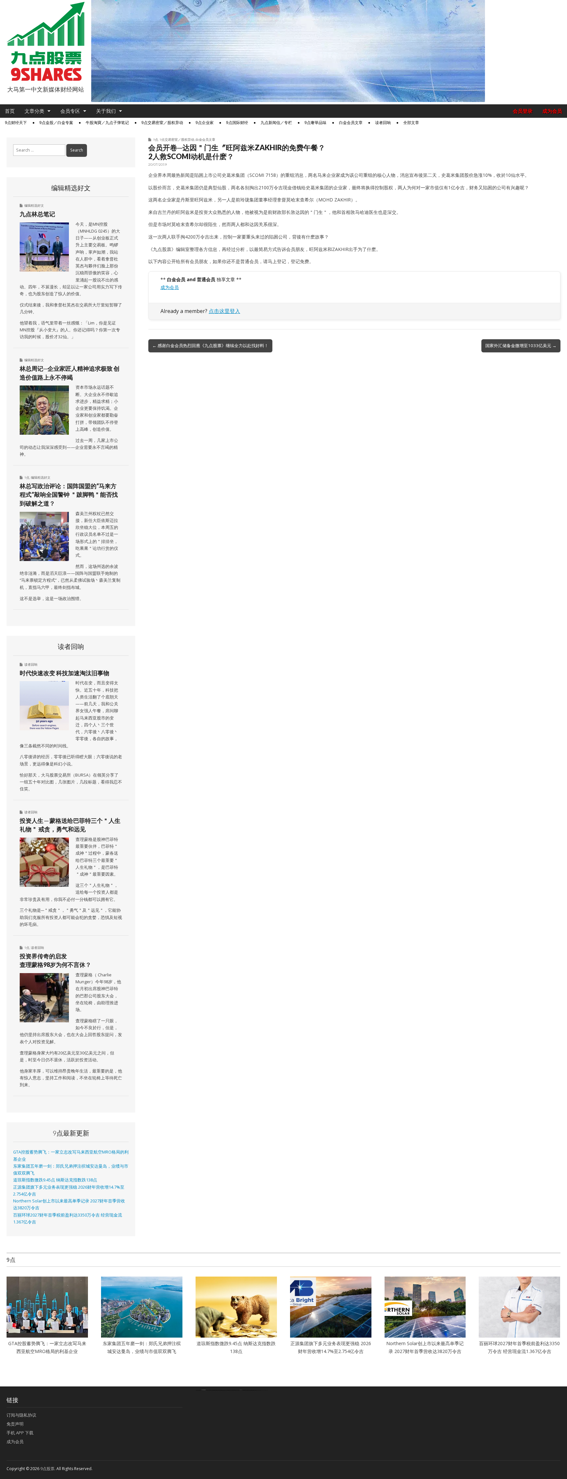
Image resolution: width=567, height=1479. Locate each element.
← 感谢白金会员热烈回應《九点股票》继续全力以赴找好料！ (210, 345)
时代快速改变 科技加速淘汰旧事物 (64, 673)
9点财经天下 (16, 122)
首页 (10, 111)
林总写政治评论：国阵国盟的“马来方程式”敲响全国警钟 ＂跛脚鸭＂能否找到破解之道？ (69, 494)
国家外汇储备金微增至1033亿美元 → (520, 345)
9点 (155, 139)
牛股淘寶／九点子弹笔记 (107, 122)
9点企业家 (205, 122)
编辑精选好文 (34, 205)
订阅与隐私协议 (21, 1415)
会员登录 (523, 111)
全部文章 (411, 122)
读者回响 (383, 122)
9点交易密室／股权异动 (162, 122)
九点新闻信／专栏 (276, 122)
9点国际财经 (237, 122)
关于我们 (106, 111)
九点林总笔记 (37, 214)
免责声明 (15, 1424)
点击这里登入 (224, 311)
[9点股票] (45, 41)
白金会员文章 (351, 122)
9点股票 (47, 1468)
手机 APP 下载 (20, 1433)
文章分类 (34, 111)
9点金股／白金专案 (56, 122)
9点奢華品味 (315, 122)
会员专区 (70, 111)
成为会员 (552, 111)
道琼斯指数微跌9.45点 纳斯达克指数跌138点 (55, 1180)
